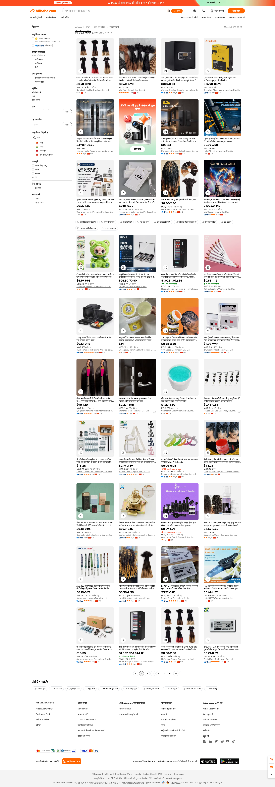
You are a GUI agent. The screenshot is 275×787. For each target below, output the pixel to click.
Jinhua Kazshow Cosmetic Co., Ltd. (219, 289)
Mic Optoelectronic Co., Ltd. (216, 212)
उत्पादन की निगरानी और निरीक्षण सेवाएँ (91, 730)
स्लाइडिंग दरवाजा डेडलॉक (88, 222)
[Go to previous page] (135, 673)
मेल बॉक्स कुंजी (41, 689)
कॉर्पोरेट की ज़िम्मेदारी (43, 719)
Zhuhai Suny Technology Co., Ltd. (218, 350)
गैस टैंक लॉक (58, 689)
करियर (38, 725)
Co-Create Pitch (43, 714)
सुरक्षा (88, 27)
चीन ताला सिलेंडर (210, 222)
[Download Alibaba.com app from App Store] (208, 761)
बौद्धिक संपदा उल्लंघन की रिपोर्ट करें (173, 730)
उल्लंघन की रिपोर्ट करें (168, 736)
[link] (271, 760)
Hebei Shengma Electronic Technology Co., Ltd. (180, 289)
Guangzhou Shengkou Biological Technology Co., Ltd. (222, 472)
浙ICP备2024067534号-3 (210, 783)
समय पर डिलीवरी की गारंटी (87, 719)
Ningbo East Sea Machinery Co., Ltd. (220, 411)
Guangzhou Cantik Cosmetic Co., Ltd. (177, 537)
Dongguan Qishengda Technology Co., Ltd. (180, 151)
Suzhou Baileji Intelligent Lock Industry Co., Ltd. (137, 535)
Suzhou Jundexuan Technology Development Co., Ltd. (95, 472)
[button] (168, 11)
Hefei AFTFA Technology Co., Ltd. (218, 151)
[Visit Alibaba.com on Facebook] (205, 741)
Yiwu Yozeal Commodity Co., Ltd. (175, 350)
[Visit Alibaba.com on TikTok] (233, 741)
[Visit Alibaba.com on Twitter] (216, 741)
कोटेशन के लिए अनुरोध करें (128, 714)
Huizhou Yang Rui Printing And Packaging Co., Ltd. (95, 350)
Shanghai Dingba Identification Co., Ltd (178, 474)
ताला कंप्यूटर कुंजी (131, 689)
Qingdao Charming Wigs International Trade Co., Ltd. (95, 411)
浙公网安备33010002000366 (184, 783)
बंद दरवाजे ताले (127, 222)
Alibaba (78, 27)
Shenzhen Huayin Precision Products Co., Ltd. (95, 212)
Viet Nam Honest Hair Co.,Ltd (132, 90)
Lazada (137, 774)
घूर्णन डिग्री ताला (109, 222)
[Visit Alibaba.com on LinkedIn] (210, 741)
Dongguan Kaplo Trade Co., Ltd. (133, 286)
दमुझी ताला (91, 689)
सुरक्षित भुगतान (83, 709)
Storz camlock (110, 228)
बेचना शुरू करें (208, 714)
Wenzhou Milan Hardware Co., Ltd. (134, 411)
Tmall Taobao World (123, 774)
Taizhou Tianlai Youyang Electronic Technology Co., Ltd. (95, 151)
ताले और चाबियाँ (99, 27)
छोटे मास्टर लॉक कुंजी (163, 222)
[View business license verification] (163, 782)
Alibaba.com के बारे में (45, 703)
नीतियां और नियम (84, 736)
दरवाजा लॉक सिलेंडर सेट (193, 689)
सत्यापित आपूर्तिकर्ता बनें (211, 725)
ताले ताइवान (227, 222)
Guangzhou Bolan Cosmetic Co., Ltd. (177, 411)
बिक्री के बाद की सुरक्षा (85, 725)
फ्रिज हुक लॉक (75, 689)
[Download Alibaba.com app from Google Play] (229, 761)
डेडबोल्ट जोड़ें (213, 689)
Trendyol (168, 774)
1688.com (108, 774)
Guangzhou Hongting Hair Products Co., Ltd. (137, 350)
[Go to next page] (181, 673)
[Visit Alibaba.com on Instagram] (222, 741)
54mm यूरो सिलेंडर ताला (88, 228)
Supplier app (149, 761)
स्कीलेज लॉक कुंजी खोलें (110, 689)
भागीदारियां (206, 730)
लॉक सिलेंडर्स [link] (114, 27)
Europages (179, 774)
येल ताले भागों (144, 222)
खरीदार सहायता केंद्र (168, 709)
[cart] (204, 11)
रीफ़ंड (163, 725)
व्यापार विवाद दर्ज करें (168, 719)
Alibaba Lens (47, 761)
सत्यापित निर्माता (125, 709)
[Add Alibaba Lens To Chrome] (71, 761)
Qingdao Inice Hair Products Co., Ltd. (92, 90)
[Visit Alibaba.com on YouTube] (227, 741)
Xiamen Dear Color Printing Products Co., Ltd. (137, 212)
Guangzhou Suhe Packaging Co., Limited (94, 535)
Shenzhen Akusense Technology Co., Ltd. (222, 90)
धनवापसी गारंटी (83, 714)
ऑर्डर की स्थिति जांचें (210, 719)
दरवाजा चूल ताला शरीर (152, 689)
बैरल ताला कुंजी (172, 689)
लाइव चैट (164, 714)
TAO (160, 774)
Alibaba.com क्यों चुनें (44, 709)
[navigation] (52, 350)
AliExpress (96, 774)
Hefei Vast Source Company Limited (177, 209)
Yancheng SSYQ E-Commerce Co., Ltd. (93, 286)
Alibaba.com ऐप (165, 761)
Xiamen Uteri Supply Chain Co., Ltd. (134, 472)
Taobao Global (149, 774)
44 (176, 674)
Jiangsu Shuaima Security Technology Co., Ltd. (180, 90)
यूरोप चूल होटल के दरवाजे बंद (187, 222)
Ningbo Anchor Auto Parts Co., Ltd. (91, 598)
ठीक (66, 111)
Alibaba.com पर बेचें (211, 709)
